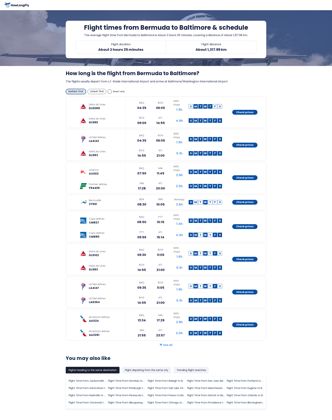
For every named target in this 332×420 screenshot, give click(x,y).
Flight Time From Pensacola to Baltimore (127, 395)
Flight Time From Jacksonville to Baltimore (88, 381)
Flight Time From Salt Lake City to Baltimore (167, 388)
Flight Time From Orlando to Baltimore (246, 395)
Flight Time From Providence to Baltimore (206, 402)
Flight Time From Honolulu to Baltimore (127, 381)
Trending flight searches (191, 370)
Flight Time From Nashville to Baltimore (88, 395)
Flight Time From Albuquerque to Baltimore (127, 402)
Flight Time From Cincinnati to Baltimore (88, 402)
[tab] (92, 370)
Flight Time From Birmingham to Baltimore (246, 402)
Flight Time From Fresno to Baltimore (167, 395)
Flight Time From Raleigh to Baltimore (167, 381)
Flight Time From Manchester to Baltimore (206, 388)
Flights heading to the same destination (92, 370)
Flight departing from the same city (146, 370)
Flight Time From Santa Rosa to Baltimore (88, 388)
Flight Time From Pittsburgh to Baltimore (127, 388)
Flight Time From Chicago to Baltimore (167, 402)
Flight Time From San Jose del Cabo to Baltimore (206, 381)
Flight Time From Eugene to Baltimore (246, 388)
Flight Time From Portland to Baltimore (246, 381)
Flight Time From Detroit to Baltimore (206, 395)
